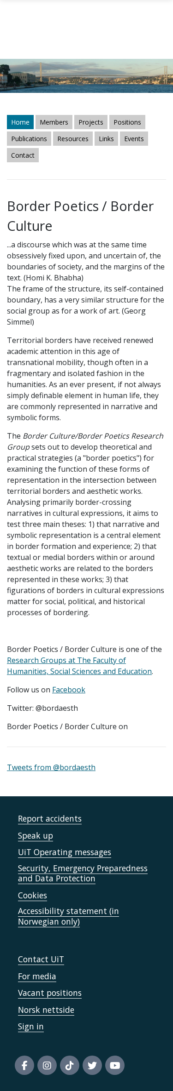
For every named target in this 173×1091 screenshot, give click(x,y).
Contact (23, 155)
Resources (73, 138)
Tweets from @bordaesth (51, 767)
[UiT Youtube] (115, 1065)
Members (54, 122)
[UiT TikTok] (69, 1065)
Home (20, 122)
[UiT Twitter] (92, 1065)
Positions (127, 122)
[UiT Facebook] (24, 1065)
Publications (29, 138)
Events (134, 138)
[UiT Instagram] (47, 1065)
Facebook (68, 690)
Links (106, 138)
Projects (90, 122)
